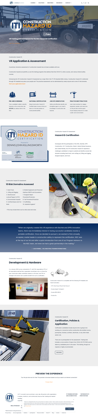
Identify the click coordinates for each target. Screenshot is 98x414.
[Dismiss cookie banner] (73, 399)
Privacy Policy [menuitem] (8, 412)
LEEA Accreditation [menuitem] (71, 395)
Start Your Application (14, 43)
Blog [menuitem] (53, 412)
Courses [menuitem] (33, 3)
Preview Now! (49, 382)
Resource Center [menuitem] (40, 412)
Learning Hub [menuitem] (32, 412)
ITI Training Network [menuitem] (72, 394)
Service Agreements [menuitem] (17, 412)
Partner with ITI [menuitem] (85, 394)
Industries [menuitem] (50, 3)
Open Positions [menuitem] (84, 395)
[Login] (85, 2)
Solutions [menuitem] (41, 3)
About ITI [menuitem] (48, 412)
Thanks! (69, 408)
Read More (59, 352)
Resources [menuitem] (59, 3)
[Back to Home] (17, 2)
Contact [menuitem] (67, 3)
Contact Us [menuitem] (64, 412)
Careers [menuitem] (57, 412)
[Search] (88, 2)
